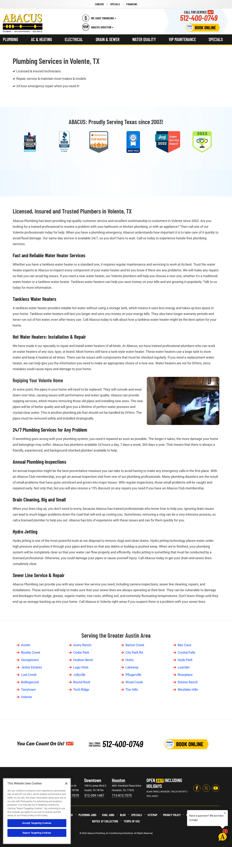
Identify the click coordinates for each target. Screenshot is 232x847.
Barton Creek (134, 645)
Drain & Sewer (107, 39)
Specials (216, 39)
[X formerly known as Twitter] (206, 788)
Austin (25, 645)
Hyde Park (185, 660)
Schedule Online (203, 27)
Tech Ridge (81, 689)
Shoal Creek (134, 682)
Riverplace (185, 675)
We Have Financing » (103, 18)
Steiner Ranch (188, 682)
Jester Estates (31, 667)
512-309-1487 (94, 795)
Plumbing (10, 39)
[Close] (66, 783)
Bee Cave (184, 645)
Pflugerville (133, 675)
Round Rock (81, 682)
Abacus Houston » (102, 27)
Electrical (74, 39)
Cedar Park (81, 652)
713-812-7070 (122, 795)
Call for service (199, 16)
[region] (37, 811)
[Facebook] (196, 788)
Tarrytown (28, 689)
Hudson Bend (83, 660)
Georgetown (30, 660)
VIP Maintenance (182, 39)
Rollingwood (30, 682)
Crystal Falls (186, 652)
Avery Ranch (82, 645)
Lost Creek (29, 675)
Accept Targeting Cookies (36, 823)
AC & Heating (41, 39)
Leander (184, 667)
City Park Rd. (134, 652)
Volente (26, 697)
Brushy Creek (30, 652)
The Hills (131, 689)
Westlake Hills (188, 689)
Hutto (129, 660)
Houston (118, 780)
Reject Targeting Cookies (37, 832)
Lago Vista (80, 667)
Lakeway (131, 667)
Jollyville (79, 675)
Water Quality (144, 39)
